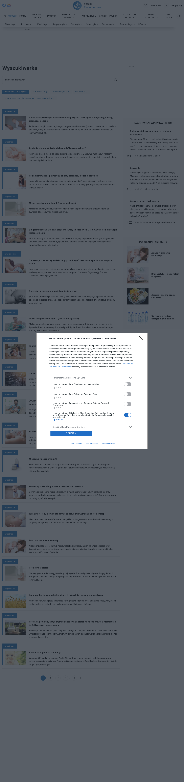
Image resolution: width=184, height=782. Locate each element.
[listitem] (92, 377)
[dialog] (92, 391)
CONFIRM (71, 433)
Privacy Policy (108, 443)
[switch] (127, 384)
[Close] (141, 338)
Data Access (92, 443)
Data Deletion (76, 443)
